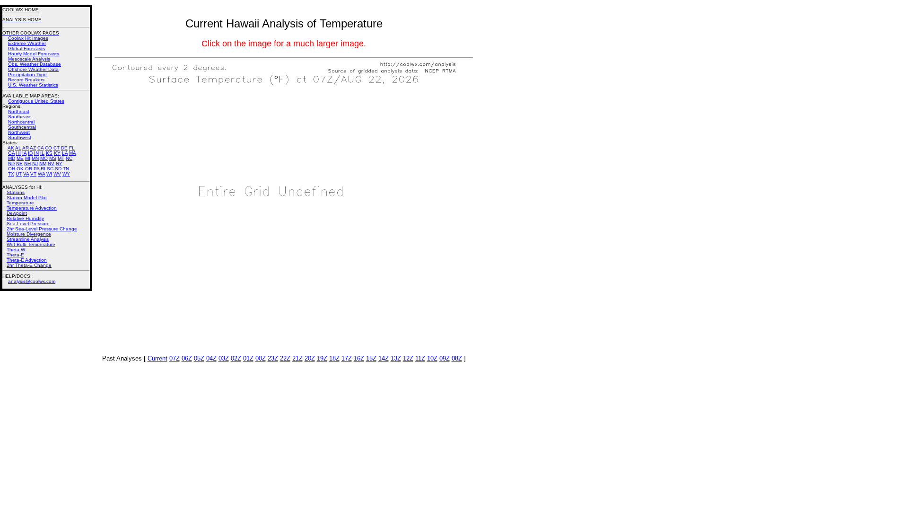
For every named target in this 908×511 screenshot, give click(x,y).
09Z (444, 358)
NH (27, 163)
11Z (420, 358)
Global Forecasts (26, 48)
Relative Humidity (25, 218)
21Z (297, 358)
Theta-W (16, 249)
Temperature (20, 202)
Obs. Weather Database (34, 64)
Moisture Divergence (29, 234)
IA (24, 153)
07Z (174, 358)
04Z (211, 358)
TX (11, 173)
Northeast (18, 111)
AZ (33, 147)
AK (11, 147)
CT (56, 147)
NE (19, 163)
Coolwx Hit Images (28, 38)
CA (40, 147)
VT (33, 173)
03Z (223, 358)
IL (42, 153)
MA (72, 153)
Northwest (19, 132)
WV (57, 173)
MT (61, 158)
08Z (457, 358)
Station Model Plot (27, 197)
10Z (432, 358)
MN (35, 158)
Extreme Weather (27, 43)
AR (25, 147)
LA (65, 153)
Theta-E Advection (27, 260)
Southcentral (22, 127)
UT (19, 173)
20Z (310, 358)
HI (18, 153)
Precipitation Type (27, 74)
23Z (273, 358)
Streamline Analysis (28, 239)
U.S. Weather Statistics (33, 85)
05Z (199, 358)
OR (28, 168)
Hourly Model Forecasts (33, 53)
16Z (359, 358)
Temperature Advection (32, 208)
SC (50, 168)
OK (20, 168)
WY (66, 173)
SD (58, 168)
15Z (371, 358)
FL (72, 147)
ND (11, 163)
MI (27, 158)
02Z (236, 358)
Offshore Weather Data (33, 69)
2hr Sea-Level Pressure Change (42, 228)
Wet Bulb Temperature (31, 244)
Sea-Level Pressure (28, 223)
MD (11, 158)
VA (26, 173)
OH (11, 168)
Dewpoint (17, 213)
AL (18, 147)
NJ (35, 163)
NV (51, 163)
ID (30, 153)
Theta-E (15, 254)
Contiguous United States (36, 101)
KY (57, 153)
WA (41, 173)
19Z (322, 358)
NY (59, 163)
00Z (260, 358)
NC (69, 158)
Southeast (19, 116)
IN (36, 153)
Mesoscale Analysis (29, 59)
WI (49, 173)
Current (157, 358)
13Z (396, 358)
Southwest (19, 137)
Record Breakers (26, 79)
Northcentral (21, 121)
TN (66, 168)
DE (64, 147)
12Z (408, 358)
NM (42, 163)
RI (43, 168)
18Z (334, 358)
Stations (16, 192)
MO (44, 158)
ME (20, 158)
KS (49, 153)
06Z (187, 358)
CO (48, 147)
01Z (248, 358)
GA (11, 153)
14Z (383, 358)
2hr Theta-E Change (29, 265)
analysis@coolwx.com (31, 281)
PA (36, 168)
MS (52, 158)
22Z (285, 358)
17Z (346, 358)
